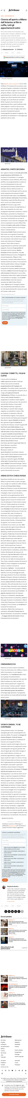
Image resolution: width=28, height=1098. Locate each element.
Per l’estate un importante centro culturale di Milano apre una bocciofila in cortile (17, 940)
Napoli (6, 83)
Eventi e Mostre (19, 1050)
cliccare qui (12, 825)
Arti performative (9, 16)
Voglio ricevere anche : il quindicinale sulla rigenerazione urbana (15, 855)
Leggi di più (24, 947)
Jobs (2, 1055)
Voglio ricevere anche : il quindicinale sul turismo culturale (13, 863)
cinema (6, 52)
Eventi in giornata (19, 1056)
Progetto (11, 928)
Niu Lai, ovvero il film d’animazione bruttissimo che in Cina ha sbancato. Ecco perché (17, 1004)
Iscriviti (5, 322)
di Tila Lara (11, 990)
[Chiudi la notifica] (26, 1084)
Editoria (3, 1048)
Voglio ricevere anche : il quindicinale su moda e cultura (14, 859)
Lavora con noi (4, 1067)
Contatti (3, 1064)
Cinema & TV (12, 920)
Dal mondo (3, 1053)
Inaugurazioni (18, 1052)
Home (2, 16)
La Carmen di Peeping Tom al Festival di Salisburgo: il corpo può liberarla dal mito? (18, 987)
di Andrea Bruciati (13, 925)
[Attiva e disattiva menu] (1, 10)
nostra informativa (13, 314)
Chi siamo (3, 1060)
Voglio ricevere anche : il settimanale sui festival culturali (13, 866)
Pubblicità (3, 1062)
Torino (11, 83)
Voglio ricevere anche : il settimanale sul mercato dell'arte (14, 851)
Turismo (3, 1050)
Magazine (17, 1042)
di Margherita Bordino (8, 49)
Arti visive (3, 1040)
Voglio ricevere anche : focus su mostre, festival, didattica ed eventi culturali (14, 848)
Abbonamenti (18, 1040)
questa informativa (18, 317)
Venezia (15, 83)
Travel (16, 1062)
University (17, 1060)
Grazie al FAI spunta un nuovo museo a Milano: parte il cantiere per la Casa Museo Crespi (18, 932)
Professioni (3, 1044)
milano (19, 52)
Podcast (17, 1046)
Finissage (17, 1054)
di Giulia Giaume (13, 934)
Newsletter (17, 1044)
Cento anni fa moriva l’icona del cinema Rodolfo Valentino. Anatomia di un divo (18, 923)
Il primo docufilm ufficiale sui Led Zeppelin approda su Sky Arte (16, 995)
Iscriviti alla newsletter (14, 1094)
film (13, 52)
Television (3, 1057)
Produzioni (17, 1064)
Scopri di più (10, 901)
